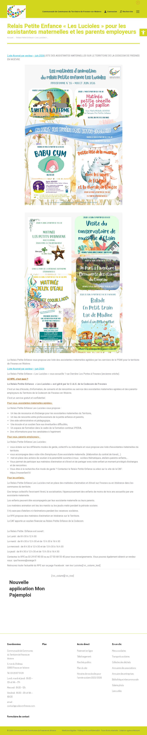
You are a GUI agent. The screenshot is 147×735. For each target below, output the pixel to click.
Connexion (112, 11)
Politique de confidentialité (89, 730)
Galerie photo (118, 685)
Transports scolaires (120, 656)
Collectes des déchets (121, 662)
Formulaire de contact (18, 716)
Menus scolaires (119, 650)
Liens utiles (117, 690)
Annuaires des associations (124, 668)
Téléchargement (84, 656)
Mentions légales (69, 730)
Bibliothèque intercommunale (125, 679)
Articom (136, 730)
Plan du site (82, 668)
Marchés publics (84, 662)
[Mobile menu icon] (138, 12)
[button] (143, 32)
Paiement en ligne (85, 650)
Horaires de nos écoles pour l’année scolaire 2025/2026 (89, 675)
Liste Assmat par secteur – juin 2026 (25, 55)
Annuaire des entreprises (123, 673)
